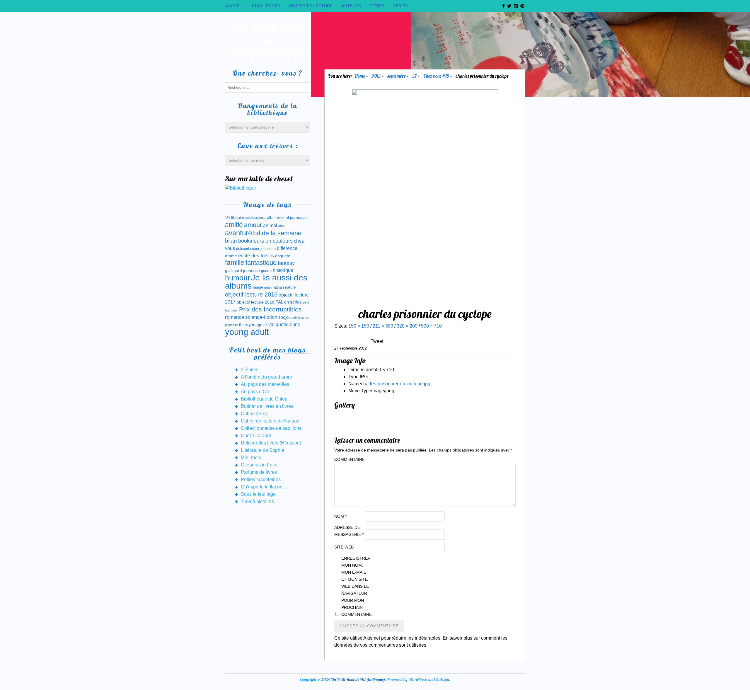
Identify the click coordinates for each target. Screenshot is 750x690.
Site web (344, 547)
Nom (340, 516)
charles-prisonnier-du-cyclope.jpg (395, 383)
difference (287, 248)
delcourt (242, 249)
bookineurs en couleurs (265, 241)
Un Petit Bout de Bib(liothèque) (269, 39)
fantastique (261, 262)
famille (234, 262)
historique (283, 270)
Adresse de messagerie (349, 531)
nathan (278, 287)
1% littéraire (234, 218)
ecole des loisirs (256, 255)
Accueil (234, 6)
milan (268, 287)
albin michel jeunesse (287, 217)
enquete (282, 255)
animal (270, 225)
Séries (400, 6)
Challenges (266, 6)
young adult (247, 332)
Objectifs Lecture (311, 6)
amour (253, 225)
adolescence (255, 218)
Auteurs (351, 6)
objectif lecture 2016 (251, 294)
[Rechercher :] (267, 87)
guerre (266, 270)
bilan (231, 241)
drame (231, 255)
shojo (283, 317)
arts (281, 226)
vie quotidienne (284, 324)
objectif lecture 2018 (255, 302)
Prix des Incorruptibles (270, 309)
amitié (234, 225)
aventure (238, 233)
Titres (377, 6)
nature (290, 287)
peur (234, 310)
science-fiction (261, 317)
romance (234, 317)
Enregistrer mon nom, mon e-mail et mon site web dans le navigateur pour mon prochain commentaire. (356, 586)
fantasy (286, 263)
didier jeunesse (263, 248)
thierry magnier (253, 324)
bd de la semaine (277, 233)
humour (237, 278)
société (295, 317)
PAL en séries (288, 302)
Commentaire (349, 459)
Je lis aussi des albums (266, 281)
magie (258, 287)
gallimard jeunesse (242, 270)
